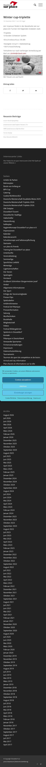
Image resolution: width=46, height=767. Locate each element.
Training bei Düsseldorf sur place (16, 249)
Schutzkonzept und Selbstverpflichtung (19, 240)
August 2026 (8, 415)
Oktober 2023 (9, 523)
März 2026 (7, 431)
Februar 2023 (9, 548)
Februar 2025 (9, 472)
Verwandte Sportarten (12, 341)
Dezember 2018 (10, 687)
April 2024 (7, 504)
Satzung (6, 313)
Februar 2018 (9, 719)
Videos (6, 326)
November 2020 (10, 624)
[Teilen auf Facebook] (10, 90)
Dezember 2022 (10, 554)
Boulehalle (7, 319)
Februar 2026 (9, 434)
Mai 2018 (7, 710)
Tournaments (8, 354)
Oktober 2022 (9, 561)
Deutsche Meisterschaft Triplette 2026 (18, 202)
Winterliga (7, 265)
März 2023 (7, 545)
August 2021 (8, 602)
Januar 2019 (8, 684)
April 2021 (7, 614)
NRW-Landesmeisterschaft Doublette (13, 129)
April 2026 (7, 428)
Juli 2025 (7, 456)
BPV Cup (6, 189)
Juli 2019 (7, 672)
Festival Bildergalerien (12, 329)
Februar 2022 (9, 586)
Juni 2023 (7, 535)
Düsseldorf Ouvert (10, 211)
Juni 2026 (7, 421)
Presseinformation (10, 310)
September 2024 (10, 488)
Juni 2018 (7, 706)
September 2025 (10, 450)
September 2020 (10, 630)
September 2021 (10, 599)
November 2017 (10, 725)
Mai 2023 (7, 538)
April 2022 (7, 580)
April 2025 (7, 466)
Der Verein (7, 272)
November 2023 (10, 519)
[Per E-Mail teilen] (36, 90)
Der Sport (7, 291)
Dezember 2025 (10, 440)
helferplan (7, 224)
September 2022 (10, 564)
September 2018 (10, 697)
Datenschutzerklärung (24, 398)
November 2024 (10, 481)
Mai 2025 (7, 462)
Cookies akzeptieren (23, 380)
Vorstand (7, 278)
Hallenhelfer (8, 218)
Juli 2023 (7, 532)
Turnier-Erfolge (7, 133)
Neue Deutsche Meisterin (10, 137)
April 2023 (7, 542)
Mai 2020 (7, 643)
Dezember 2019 (10, 656)
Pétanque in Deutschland (13, 338)
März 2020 (7, 646)
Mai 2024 (7, 500)
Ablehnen (23, 386)
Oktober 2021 (9, 595)
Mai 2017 (7, 741)
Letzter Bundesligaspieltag (10, 120)
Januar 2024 (8, 513)
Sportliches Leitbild (11, 262)
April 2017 (7, 744)
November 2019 (10, 659)
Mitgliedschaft (9, 322)
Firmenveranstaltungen (12, 345)
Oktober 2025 (9, 447)
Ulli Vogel (22, 21)
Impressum (37, 398)
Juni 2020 (7, 640)
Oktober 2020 (9, 627)
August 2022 (8, 567)
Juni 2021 (7, 608)
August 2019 (8, 668)
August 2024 (8, 491)
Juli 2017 (7, 738)
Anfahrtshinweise (10, 303)
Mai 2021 (7, 611)
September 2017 (10, 732)
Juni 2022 (7, 573)
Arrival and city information (14, 360)
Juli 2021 (7, 605)
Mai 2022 (7, 576)
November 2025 (10, 443)
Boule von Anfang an (11, 186)
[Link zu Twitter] (41, 764)
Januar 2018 (8, 722)
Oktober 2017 (9, 729)
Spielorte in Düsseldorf (12, 332)
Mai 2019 (7, 678)
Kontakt (6, 335)
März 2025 (7, 469)
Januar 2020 (8, 653)
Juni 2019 (7, 675)
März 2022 (7, 583)
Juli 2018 (7, 703)
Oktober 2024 (9, 485)
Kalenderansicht (9, 237)
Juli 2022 (7, 570)
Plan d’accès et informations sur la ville (19, 364)
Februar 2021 (9, 618)
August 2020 (8, 633)
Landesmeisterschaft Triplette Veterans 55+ (15, 124)
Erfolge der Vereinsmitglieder (15, 294)
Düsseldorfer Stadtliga (12, 215)
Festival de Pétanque (11, 307)
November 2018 (10, 691)
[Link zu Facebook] (37, 764)
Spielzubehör (8, 300)
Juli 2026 (7, 418)
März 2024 (7, 507)
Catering (6, 192)
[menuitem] (33, 5)
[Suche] (33, 5)
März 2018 (7, 716)
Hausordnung (9, 221)
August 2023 (8, 529)
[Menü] (39, 5)
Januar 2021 (8, 621)
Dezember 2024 (10, 478)
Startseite (7, 243)
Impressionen (9, 230)
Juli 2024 (7, 494)
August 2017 (8, 735)
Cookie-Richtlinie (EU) (12, 196)
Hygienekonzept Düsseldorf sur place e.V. (20, 227)
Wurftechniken (9, 316)
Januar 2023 (8, 551)
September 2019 (10, 665)
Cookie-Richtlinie (10, 398)
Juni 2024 (7, 497)
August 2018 (8, 700)
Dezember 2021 (10, 589)
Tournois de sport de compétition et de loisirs (21, 357)
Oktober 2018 (9, 694)
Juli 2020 (7, 637)
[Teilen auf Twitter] (23, 90)
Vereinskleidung (9, 256)
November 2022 (10, 557)
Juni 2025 (7, 459)
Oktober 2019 (9, 662)
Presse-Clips (8, 297)
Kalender (7, 234)
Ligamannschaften (10, 268)
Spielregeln (7, 275)
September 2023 (10, 526)
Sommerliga (8, 259)
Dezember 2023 (10, 516)
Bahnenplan (8, 183)
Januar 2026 (8, 437)
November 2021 (10, 592)
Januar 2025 (8, 475)
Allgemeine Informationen (14, 287)
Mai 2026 (7, 424)
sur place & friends (11, 246)
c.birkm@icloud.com (18, 53)
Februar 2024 (9, 510)
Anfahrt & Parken (10, 180)
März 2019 (7, 681)
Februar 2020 (9, 649)
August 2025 (8, 453)
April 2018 (7, 713)
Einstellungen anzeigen (23, 393)
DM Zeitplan (8, 208)
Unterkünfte (8, 253)
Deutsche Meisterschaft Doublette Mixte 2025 (22, 199)
